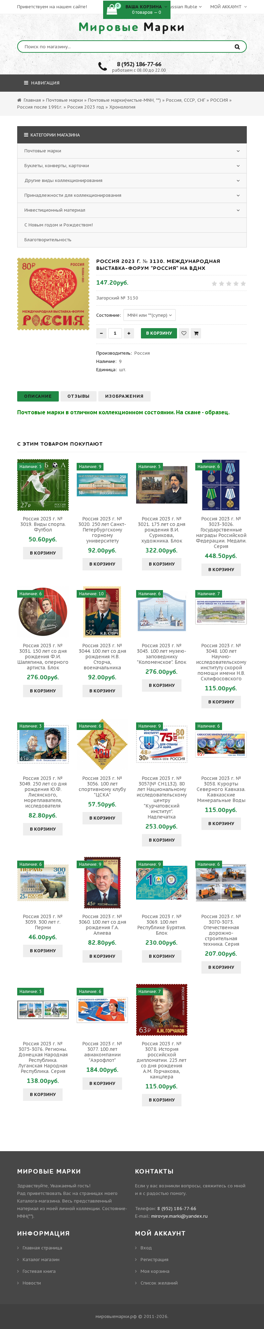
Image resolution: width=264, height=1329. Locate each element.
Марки (132, 27)
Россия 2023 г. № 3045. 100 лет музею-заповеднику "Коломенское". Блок (161, 653)
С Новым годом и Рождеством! (58, 225)
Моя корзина (155, 1271)
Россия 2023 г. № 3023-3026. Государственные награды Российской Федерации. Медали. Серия (221, 532)
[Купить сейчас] (196, 333)
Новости (32, 1283)
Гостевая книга (39, 1271)
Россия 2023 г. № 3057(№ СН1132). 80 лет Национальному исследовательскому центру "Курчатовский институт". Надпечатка (161, 797)
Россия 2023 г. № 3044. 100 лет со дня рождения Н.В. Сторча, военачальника (102, 656)
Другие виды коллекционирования (63, 180)
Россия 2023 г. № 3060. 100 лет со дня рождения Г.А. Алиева (102, 924)
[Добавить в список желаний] (184, 333)
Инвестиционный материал (54, 210)
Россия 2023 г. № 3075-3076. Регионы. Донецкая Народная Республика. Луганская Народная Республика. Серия (43, 1057)
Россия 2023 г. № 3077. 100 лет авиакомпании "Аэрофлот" (102, 1052)
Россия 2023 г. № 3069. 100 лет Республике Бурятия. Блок (161, 924)
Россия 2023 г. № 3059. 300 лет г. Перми (43, 922)
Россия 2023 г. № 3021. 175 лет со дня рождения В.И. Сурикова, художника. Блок (161, 530)
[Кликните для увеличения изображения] (53, 294)
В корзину (43, 553)
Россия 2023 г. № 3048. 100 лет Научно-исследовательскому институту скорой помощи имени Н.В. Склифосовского (221, 662)
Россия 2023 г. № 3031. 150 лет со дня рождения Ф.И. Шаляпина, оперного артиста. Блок (42, 656)
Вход (146, 1248)
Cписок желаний (159, 1283)
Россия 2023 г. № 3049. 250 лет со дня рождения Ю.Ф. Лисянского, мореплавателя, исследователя (43, 792)
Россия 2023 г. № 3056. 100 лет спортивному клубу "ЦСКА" (102, 786)
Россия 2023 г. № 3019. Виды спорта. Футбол (43, 524)
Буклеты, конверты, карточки (56, 166)
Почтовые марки (42, 151)
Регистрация (154, 1259)
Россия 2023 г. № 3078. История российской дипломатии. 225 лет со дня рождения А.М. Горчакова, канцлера (161, 1060)
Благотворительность (48, 240)
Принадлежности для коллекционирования (72, 195)
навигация (45, 83)
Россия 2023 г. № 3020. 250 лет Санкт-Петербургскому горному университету (102, 530)
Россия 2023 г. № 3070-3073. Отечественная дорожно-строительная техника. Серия (221, 930)
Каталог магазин (41, 1259)
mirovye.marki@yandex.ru (179, 1216)
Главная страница (42, 1248)
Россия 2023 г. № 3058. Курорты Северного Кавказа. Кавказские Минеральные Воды (221, 789)
